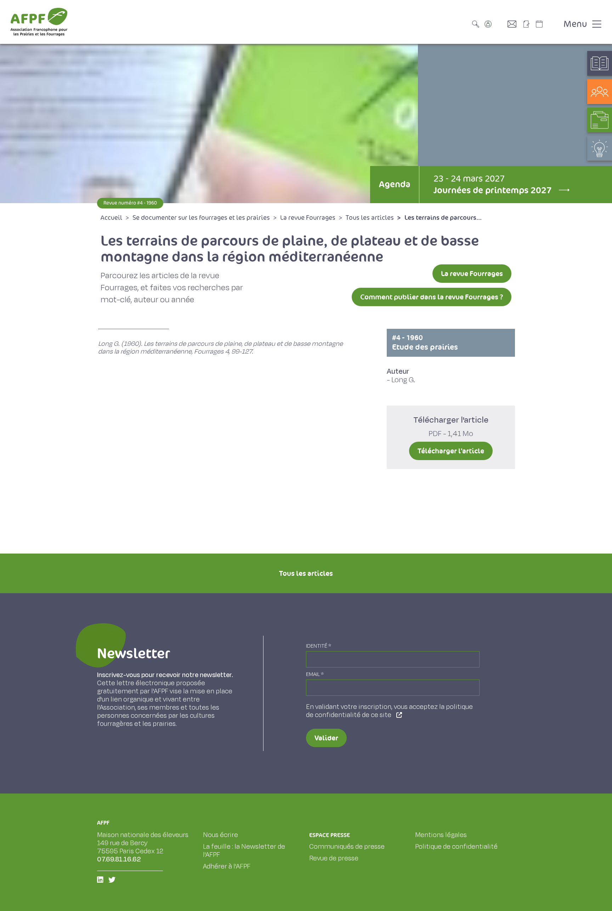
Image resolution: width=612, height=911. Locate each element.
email (315, 674)
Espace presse (329, 835)
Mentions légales (441, 835)
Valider (326, 738)
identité (318, 646)
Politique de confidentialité (456, 846)
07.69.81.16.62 (119, 859)
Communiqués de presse (347, 846)
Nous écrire (220, 835)
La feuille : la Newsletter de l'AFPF (244, 850)
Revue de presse (333, 858)
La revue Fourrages (472, 273)
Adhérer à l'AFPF (226, 866)
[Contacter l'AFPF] (515, 24)
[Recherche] (477, 24)
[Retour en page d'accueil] (39, 22)
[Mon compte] (495, 24)
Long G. (403, 380)
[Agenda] (546, 24)
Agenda (394, 184)
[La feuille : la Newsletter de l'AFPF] (528, 24)
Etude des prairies (425, 342)
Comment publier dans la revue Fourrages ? (431, 297)
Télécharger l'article (451, 451)
